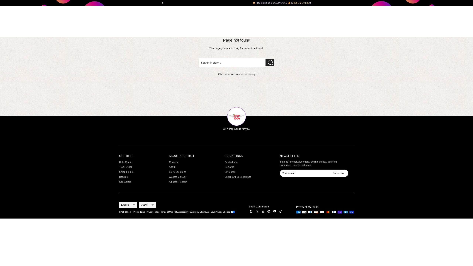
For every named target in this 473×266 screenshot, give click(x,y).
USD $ (144, 205)
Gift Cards (229, 172)
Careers (173, 162)
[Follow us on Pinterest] (268, 212)
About (172, 167)
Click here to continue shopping (236, 74)
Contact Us (125, 182)
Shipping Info (126, 172)
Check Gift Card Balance (237, 177)
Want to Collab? (178, 177)
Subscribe (338, 173)
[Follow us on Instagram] (262, 212)
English (125, 205)
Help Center (125, 162)
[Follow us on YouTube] (274, 212)
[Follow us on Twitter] (257, 212)
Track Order (125, 167)
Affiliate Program (178, 182)
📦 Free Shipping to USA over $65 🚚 (237, 3)
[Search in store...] (270, 62)
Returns (123, 177)
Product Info (231, 162)
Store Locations (177, 172)
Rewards (229, 167)
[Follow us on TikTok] (280, 212)
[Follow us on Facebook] (251, 212)
